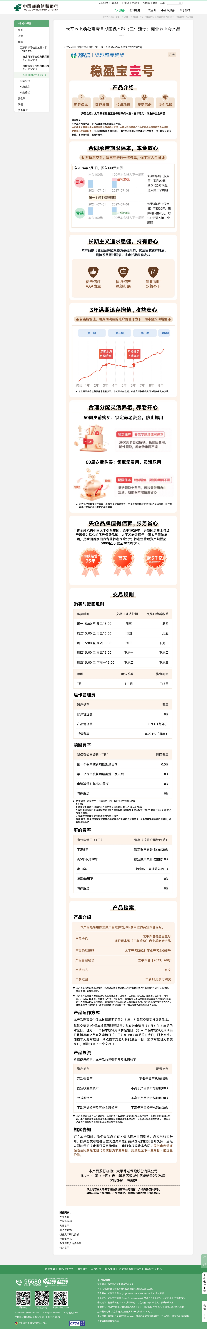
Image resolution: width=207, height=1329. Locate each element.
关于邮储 (185, 10)
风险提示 (64, 1225)
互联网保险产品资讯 (185, 17)
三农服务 (150, 10)
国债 (20, 104)
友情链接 (96, 1269)
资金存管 (23, 110)
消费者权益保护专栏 (130, 1269)
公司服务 (135, 10)
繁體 (155, 3)
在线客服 (135, 3)
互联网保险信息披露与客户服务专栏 (160, 17)
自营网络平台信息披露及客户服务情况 (36, 58)
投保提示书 (66, 1239)
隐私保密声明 (66, 1269)
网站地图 (50, 1269)
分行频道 (115, 3)
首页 (117, 17)
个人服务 (119, 10)
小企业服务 (168, 10)
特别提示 (64, 1247)
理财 (20, 30)
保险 (142, 17)
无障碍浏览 (103, 3)
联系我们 (110, 1269)
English (162, 3)
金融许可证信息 (153, 1269)
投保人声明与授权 (69, 1234)
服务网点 (125, 3)
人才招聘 (146, 3)
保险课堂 (25, 92)
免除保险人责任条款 (70, 1243)
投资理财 (134, 17)
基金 (20, 35)
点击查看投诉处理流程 (108, 1321)
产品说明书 (66, 1221)
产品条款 (64, 1217)
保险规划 (25, 86)
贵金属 (21, 98)
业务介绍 (25, 80)
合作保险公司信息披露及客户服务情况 (36, 67)
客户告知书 (66, 1230)
